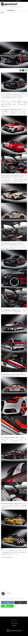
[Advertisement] (14, 27)
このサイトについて (14, 619)
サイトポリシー (14, 621)
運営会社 (14, 625)
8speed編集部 (8, 61)
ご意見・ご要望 (14, 623)
